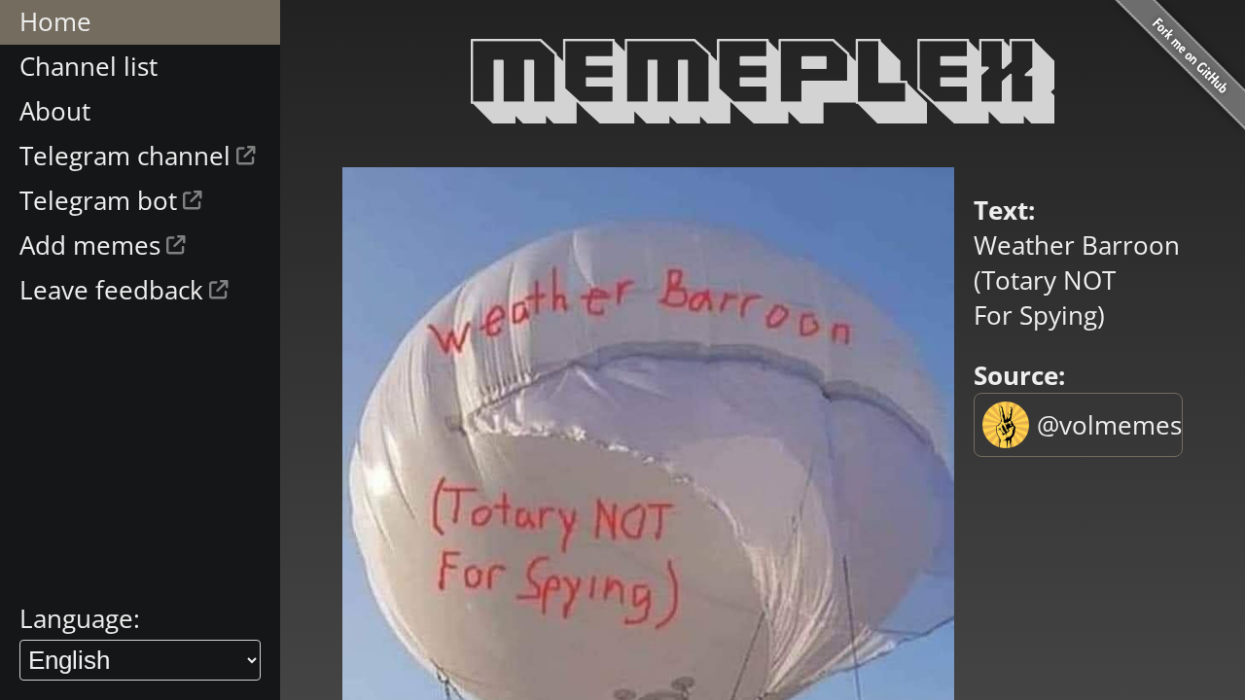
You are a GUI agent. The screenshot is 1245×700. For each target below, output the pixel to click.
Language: (79, 618)
